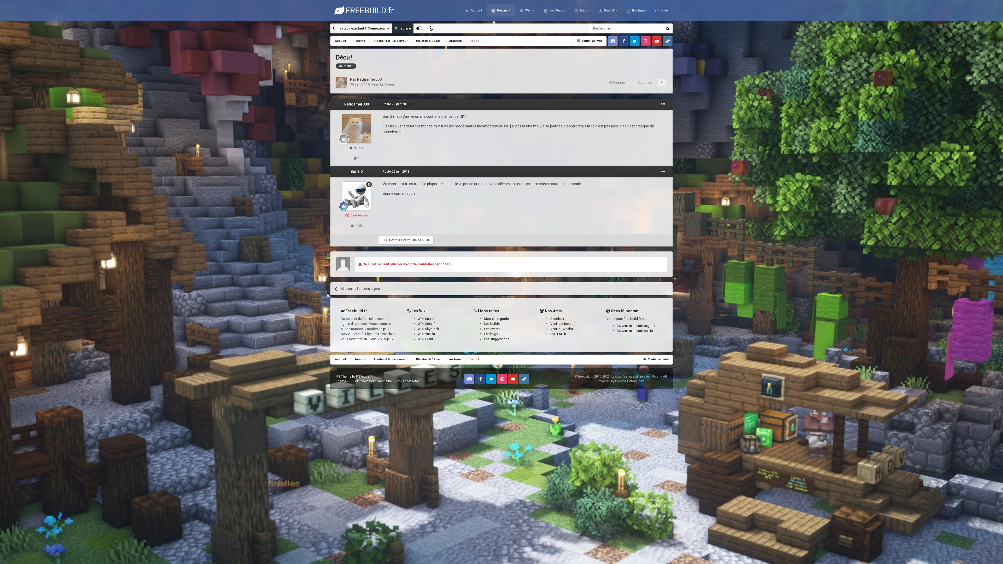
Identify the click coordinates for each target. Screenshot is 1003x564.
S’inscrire (403, 28)
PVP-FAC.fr (558, 334)
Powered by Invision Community (621, 381)
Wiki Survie (426, 319)
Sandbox (557, 319)
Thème (341, 381)
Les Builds (557, 10)
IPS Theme (343, 376)
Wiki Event (425, 339)
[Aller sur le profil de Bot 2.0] (356, 195)
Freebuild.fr (632, 319)
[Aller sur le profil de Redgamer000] (341, 82)
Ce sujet (650, 28)
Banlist (608, 10)
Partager (619, 82)
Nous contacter (407, 381)
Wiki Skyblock (428, 329)
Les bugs (491, 334)
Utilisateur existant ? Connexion (360, 28)
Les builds (492, 324)
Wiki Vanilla (426, 334)
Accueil (476, 10)
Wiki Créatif (426, 324)
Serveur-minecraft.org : (634, 326)
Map (582, 10)
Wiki (527, 10)
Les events (492, 329)
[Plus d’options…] (663, 104)
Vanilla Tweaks (561, 329)
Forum (501, 10)
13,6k (358, 226)
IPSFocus (362, 376)
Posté (396, 104)
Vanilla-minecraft (563, 324)
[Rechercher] (668, 28)
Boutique (638, 10)
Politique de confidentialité (372, 381)
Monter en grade (496, 319)
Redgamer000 (369, 79)
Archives (387, 85)
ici (653, 326)
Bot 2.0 (357, 171)
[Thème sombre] (430, 28)
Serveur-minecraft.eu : (633, 331)
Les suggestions (496, 339)
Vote (664, 10)
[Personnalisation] (419, 28)
